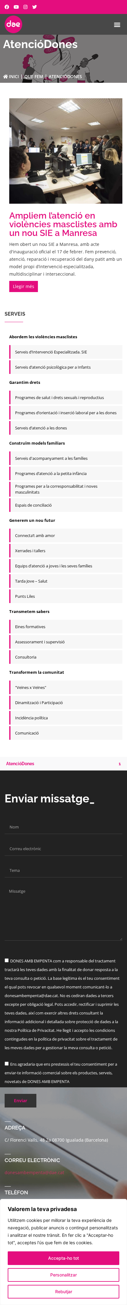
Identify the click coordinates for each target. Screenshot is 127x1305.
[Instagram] (25, 7)
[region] (63, 1252)
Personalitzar (63, 1274)
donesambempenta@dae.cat (34, 1172)
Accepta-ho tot (63, 1258)
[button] (117, 24)
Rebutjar (63, 1291)
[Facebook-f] (7, 7)
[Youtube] (16, 7)
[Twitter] (34, 7)
